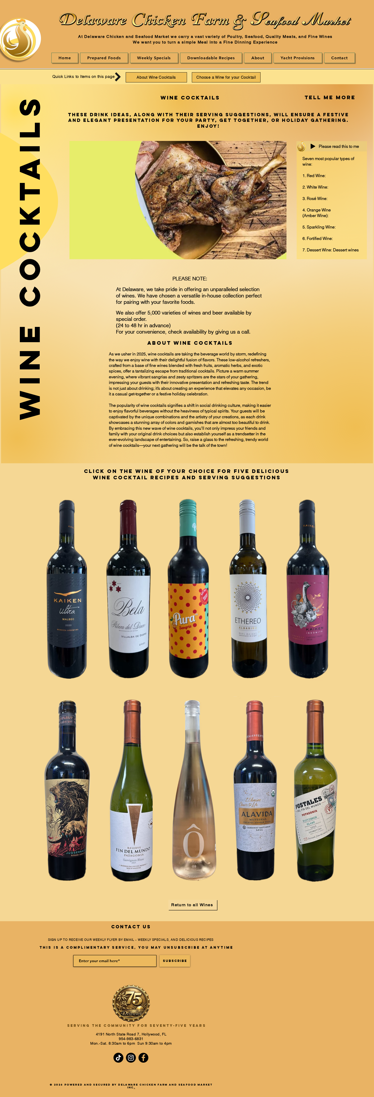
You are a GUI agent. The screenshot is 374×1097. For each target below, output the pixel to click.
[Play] (313, 146)
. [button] (134, 1087)
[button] (211, 58)
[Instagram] (131, 1058)
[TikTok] (118, 1058)
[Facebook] (143, 1058)
